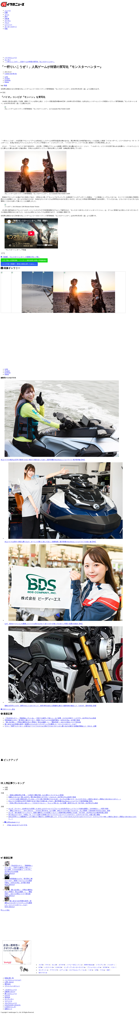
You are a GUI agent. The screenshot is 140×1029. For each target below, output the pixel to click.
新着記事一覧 (9, 978)
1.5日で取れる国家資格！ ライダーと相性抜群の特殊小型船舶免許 (24, 260)
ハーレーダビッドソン (74, 965)
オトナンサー (9, 999)
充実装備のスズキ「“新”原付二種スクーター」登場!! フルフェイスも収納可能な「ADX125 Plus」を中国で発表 (42, 720)
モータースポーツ (11, 26)
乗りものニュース (11, 993)
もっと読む (6, 910)
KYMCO (106, 967)
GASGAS (58, 967)
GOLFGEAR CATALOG (13, 1005)
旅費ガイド (8, 1009)
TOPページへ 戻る (8, 709)
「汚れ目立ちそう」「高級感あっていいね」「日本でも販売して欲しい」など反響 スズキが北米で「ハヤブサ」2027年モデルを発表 (50, 718)
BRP (108, 970)
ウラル (102, 970)
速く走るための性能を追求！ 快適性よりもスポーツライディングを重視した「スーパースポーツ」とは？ (41, 724)
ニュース (8, 10)
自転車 (7, 18)
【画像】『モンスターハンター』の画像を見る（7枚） (21, 257)
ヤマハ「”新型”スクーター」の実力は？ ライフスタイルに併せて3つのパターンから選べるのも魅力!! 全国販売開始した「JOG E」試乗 (50, 726)
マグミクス (8, 1001)
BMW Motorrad (89, 965)
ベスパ (113, 967)
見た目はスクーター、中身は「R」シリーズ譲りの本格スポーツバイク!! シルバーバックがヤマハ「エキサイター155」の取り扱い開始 (54, 814)
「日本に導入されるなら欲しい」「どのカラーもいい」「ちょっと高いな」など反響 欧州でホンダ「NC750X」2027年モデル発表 (53, 803)
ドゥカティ (111, 965)
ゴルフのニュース (11, 1003)
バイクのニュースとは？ (13, 980)
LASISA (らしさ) (10, 1007)
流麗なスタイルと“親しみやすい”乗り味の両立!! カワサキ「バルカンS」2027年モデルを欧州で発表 (42, 797)
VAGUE (7, 995)
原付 (6, 16)
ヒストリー (8, 24)
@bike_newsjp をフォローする (17, 825)
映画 (5, 85)
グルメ (7, 22)
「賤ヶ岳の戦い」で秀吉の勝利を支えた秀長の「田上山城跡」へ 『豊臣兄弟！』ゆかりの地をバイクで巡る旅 (43, 722)
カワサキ (62, 965)
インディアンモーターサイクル (74, 967)
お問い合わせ (9, 982)
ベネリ (90, 970)
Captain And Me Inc (11, 73)
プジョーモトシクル (94, 967)
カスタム (8, 20)
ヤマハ (47, 965)
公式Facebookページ (13, 822)
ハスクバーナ (48, 967)
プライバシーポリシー (12, 986)
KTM (40, 967)
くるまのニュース (11, 989)
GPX (96, 970)
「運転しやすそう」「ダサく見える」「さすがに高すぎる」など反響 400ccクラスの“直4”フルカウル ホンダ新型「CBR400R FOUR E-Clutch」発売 (59, 810)
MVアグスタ (43, 973)
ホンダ (54, 965)
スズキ (41, 965)
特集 (6, 28)
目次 (3, 92)
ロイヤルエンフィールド (77, 970)
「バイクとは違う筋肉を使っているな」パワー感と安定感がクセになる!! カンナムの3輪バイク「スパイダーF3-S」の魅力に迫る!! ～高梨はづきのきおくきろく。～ (64, 799)
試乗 (6, 12)
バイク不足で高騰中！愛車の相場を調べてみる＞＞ (19, 264)
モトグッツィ (43, 970)
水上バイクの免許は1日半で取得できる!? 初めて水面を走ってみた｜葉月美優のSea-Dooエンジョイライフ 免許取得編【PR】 (50, 801)
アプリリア (54, 970)
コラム (7, 14)
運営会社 (8, 984)
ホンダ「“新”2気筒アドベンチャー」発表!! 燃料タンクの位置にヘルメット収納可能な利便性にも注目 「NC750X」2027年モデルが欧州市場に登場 (58, 812)
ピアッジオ (63, 970)
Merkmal (7, 997)
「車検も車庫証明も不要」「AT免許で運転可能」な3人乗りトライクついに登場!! (36, 795)
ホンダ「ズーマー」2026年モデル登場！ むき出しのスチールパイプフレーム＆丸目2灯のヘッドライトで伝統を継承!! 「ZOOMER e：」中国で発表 (58, 808)
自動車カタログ (10, 991)
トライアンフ (100, 965)
